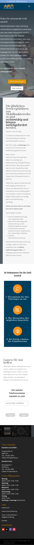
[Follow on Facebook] (10, 529)
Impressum (6, 508)
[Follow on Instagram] (14, 529)
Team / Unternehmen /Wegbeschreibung (9, 516)
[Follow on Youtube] (3, 529)
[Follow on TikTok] (6, 529)
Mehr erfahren (17, 88)
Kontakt (4, 521)
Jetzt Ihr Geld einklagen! (17, 81)
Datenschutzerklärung (9, 511)
